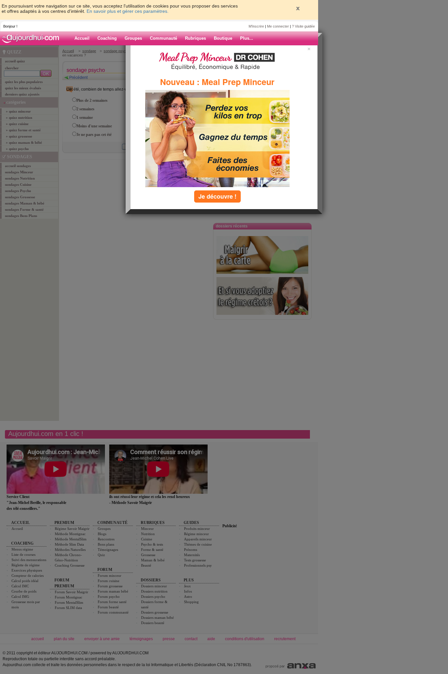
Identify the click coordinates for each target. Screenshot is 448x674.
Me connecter (278, 26)
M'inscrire (256, 26)
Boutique (223, 38)
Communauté (163, 38)
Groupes (133, 38)
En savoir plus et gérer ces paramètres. (128, 11)
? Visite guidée (303, 26)
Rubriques (195, 38)
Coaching (107, 38)
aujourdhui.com (32, 38)
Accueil (82, 38)
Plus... (246, 38)
